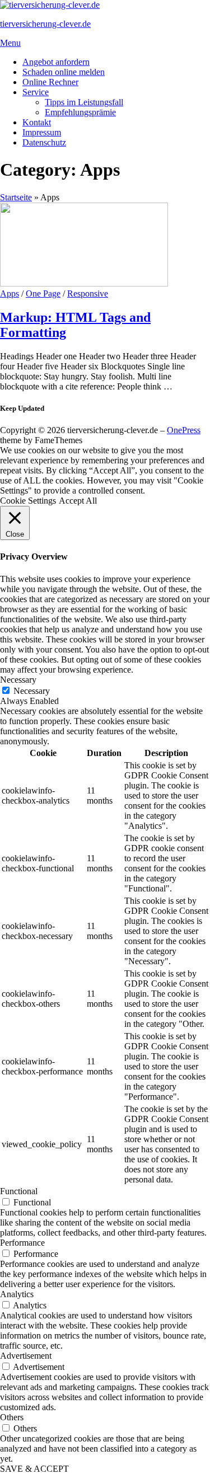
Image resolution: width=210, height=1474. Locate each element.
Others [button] (12, 1417)
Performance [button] (22, 1242)
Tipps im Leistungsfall (84, 102)
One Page (43, 293)
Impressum (41, 132)
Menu (10, 43)
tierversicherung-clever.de (45, 24)
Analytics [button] (17, 1294)
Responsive (87, 293)
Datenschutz (44, 142)
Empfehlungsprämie (80, 112)
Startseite (16, 197)
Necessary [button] (18, 679)
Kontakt (36, 122)
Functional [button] (19, 1191)
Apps (9, 293)
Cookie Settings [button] (28, 500)
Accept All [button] (78, 500)
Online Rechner (50, 82)
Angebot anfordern (56, 62)
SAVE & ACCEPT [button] (34, 1468)
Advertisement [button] (26, 1355)
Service (35, 92)
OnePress (183, 430)
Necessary (31, 691)
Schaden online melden (63, 72)
